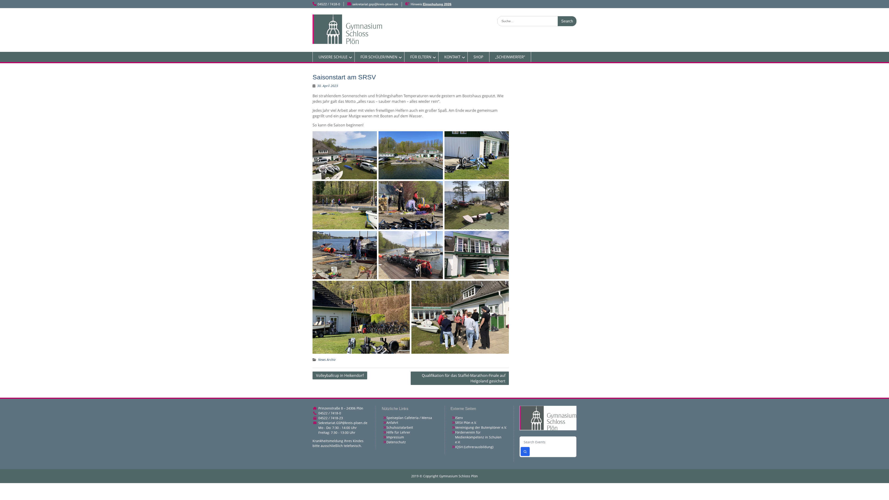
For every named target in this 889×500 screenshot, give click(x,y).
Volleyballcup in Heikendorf (340, 375)
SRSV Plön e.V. (466, 422)
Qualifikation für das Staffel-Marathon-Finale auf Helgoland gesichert (463, 378)
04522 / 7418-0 (329, 4)
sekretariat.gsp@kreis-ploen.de (375, 4)
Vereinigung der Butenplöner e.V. (481, 427)
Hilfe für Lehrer (398, 432)
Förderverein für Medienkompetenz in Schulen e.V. (478, 437)
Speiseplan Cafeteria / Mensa (409, 418)
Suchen (525, 451)
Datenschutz (396, 442)
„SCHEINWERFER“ (510, 56)
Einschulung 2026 (437, 4)
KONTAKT (452, 56)
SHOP (478, 56)
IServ (459, 418)
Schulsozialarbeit (399, 427)
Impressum (395, 437)
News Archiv (326, 359)
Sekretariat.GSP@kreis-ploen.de (342, 423)
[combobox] (548, 442)
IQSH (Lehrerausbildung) (474, 447)
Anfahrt (392, 422)
